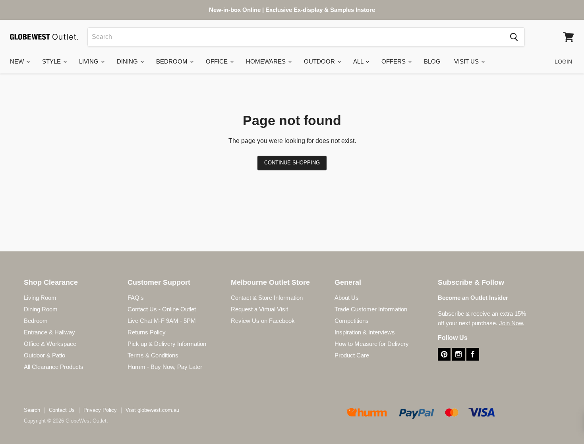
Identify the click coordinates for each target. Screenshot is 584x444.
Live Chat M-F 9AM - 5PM (162, 320)
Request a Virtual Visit (259, 309)
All (359, 61)
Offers (394, 61)
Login (563, 61)
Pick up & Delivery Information (167, 343)
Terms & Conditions (153, 355)
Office (217, 61)
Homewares (266, 61)
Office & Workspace (50, 343)
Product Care (352, 355)
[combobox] (295, 37)
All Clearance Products (53, 366)
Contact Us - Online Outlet (162, 309)
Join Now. (511, 323)
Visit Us (467, 61)
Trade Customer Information (371, 309)
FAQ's (136, 297)
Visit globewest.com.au (152, 410)
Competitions (352, 320)
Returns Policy (147, 332)
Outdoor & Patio (44, 355)
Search (32, 410)
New (17, 61)
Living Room (40, 297)
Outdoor (320, 61)
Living (89, 61)
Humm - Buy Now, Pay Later (165, 366)
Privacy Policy (100, 410)
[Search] (513, 37)
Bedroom (172, 61)
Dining (128, 61)
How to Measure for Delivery (372, 343)
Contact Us (62, 410)
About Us (347, 297)
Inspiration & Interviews (365, 332)
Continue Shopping (292, 163)
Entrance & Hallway (49, 332)
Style (52, 61)
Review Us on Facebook (263, 320)
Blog (432, 61)
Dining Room (41, 309)
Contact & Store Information (267, 297)
